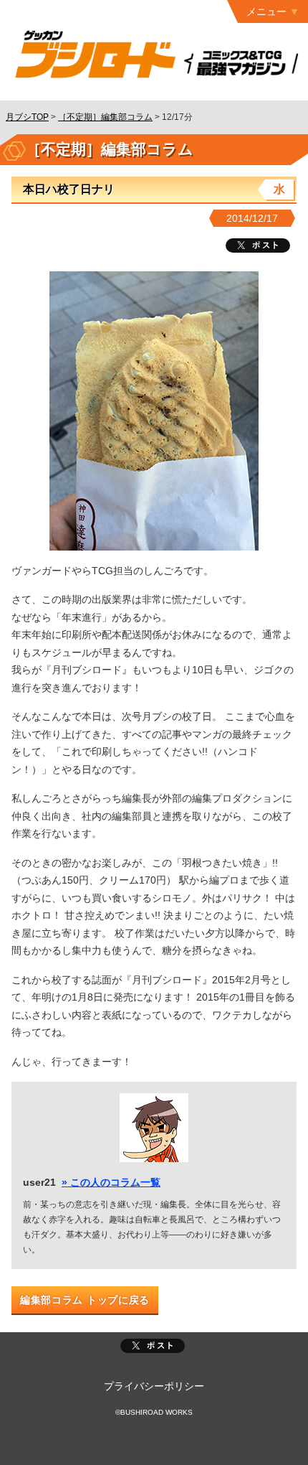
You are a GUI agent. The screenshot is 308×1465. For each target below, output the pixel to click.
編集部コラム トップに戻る (85, 1300)
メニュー (266, 11)
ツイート (258, 245)
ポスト (152, 1346)
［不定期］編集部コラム (105, 117)
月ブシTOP (27, 117)
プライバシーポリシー (154, 1386)
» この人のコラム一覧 (111, 1182)
